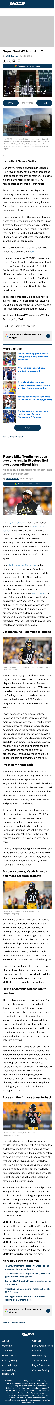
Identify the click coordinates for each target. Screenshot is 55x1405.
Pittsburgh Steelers (17, 1322)
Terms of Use (39, 1360)
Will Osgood (12, 56)
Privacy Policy (9, 1360)
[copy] (19, 61)
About (5, 1340)
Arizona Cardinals (17, 437)
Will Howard (39, 593)
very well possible (16, 522)
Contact (36, 1340)
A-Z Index (7, 1350)
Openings (7, 1345)
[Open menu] (4, 4)
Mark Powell (12, 478)
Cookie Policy (9, 1365)
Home (5, 437)
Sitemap (37, 1350)
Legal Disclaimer (41, 1365)
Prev (10, 103)
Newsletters (9, 1355)
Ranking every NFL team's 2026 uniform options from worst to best (25, 1298)
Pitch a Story (39, 1355)
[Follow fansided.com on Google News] (48, 336)
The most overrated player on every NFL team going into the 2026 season (28, 1275)
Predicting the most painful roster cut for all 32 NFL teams (27, 1290)
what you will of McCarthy (21, 565)
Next (44, 103)
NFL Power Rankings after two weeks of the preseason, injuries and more (27, 1267)
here (32, 251)
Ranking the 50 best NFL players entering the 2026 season (28, 1283)
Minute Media (16, 1381)
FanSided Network (42, 1345)
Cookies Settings (41, 1370)
